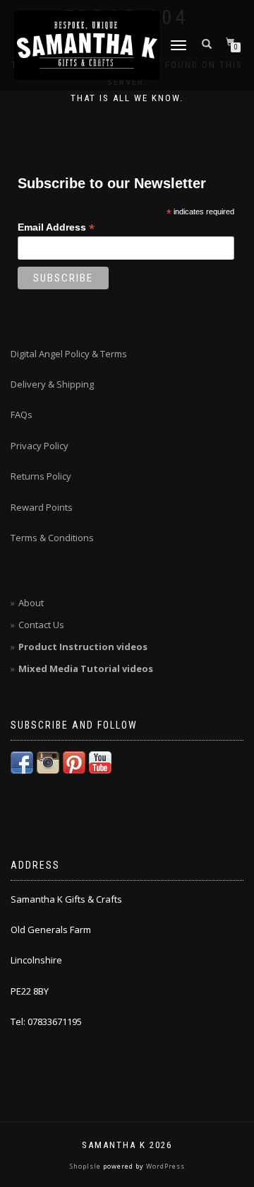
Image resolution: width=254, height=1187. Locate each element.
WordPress (164, 1166)
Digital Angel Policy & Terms (69, 353)
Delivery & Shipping (52, 384)
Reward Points (42, 507)
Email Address (56, 227)
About (31, 602)
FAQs (21, 414)
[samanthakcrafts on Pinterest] (74, 761)
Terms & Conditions (52, 537)
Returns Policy (41, 476)
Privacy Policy (39, 445)
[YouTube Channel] (100, 761)
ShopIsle (86, 1166)
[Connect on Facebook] (22, 761)
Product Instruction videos (82, 646)
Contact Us (41, 624)
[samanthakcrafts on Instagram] (48, 761)
